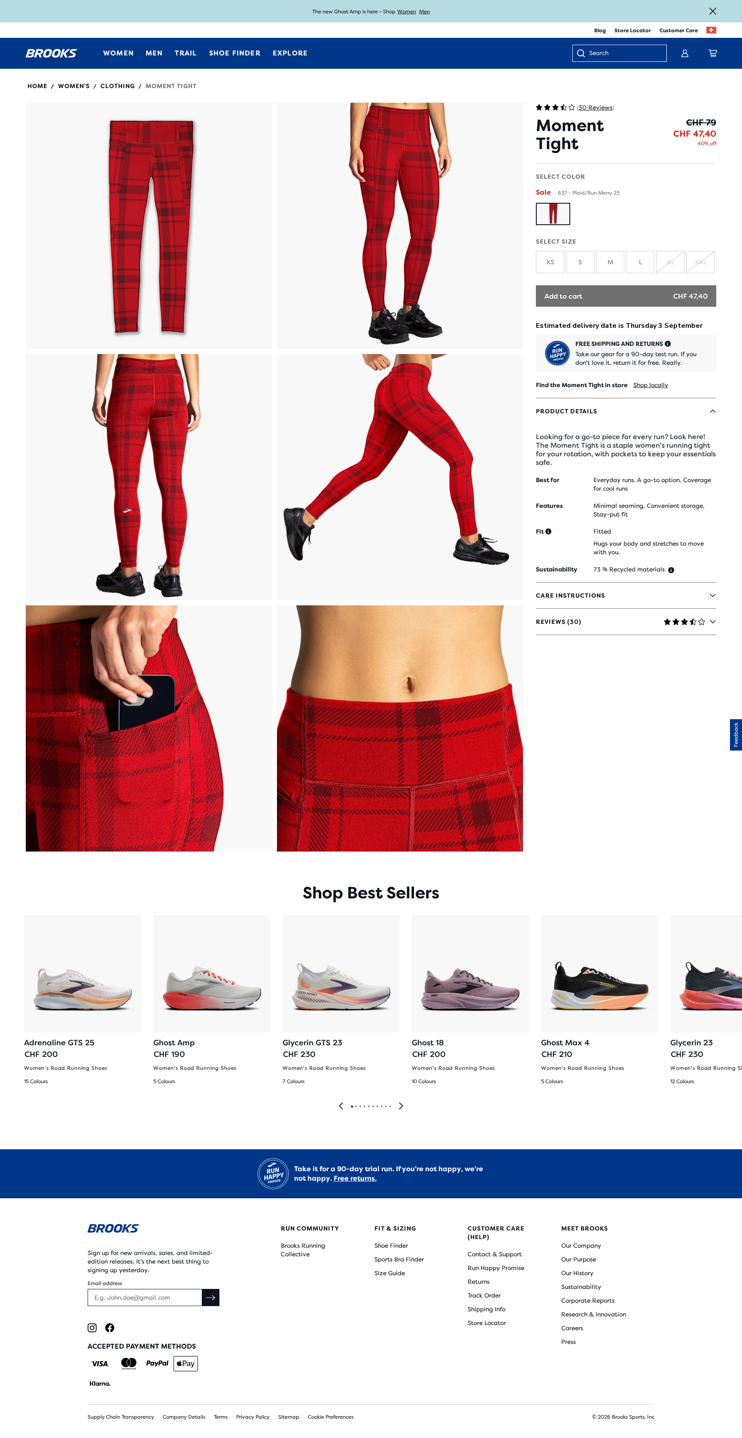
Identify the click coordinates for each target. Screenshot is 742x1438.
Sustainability (581, 1286)
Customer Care (679, 30)
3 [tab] (360, 1107)
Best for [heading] (548, 479)
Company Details (184, 1417)
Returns (479, 1281)
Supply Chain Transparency (121, 1417)
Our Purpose (578, 1259)
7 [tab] (377, 1107)
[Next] (401, 1106)
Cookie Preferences (330, 1417)
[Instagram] (92, 1327)
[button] (149, 226)
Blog (600, 30)
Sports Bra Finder (399, 1259)
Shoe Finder (391, 1245)
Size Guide (389, 1273)
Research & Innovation (593, 1314)
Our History (577, 1273)
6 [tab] (373, 1107)
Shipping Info (486, 1309)
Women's (74, 85)
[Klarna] (100, 1383)
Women (406, 12)
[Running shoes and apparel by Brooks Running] (51, 53)
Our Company (581, 1245)
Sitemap (288, 1417)
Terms (221, 1417)
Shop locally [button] (650, 385)
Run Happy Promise (496, 1267)
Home (37, 85)
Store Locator (632, 30)
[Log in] (684, 53)
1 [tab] (351, 1106)
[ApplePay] (185, 1363)
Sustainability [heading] (556, 569)
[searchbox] (623, 54)
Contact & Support (495, 1254)
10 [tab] (390, 1107)
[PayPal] (157, 1363)
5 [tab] (368, 1107)
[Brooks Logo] (158, 1230)
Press (568, 1341)
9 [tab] (385, 1107)
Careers (572, 1328)
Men (424, 12)
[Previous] (341, 1106)
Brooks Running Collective (303, 1250)
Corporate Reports (587, 1300)
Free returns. (355, 1178)
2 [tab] (355, 1107)
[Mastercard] (128, 1363)
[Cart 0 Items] (713, 53)
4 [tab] (364, 1107)
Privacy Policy (253, 1417)
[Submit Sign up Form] (210, 1297)
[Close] (712, 11)
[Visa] (100, 1363)
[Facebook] (109, 1327)
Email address (105, 1283)
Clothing (117, 85)
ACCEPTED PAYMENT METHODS (142, 1346)
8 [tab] (381, 1107)
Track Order (484, 1295)
